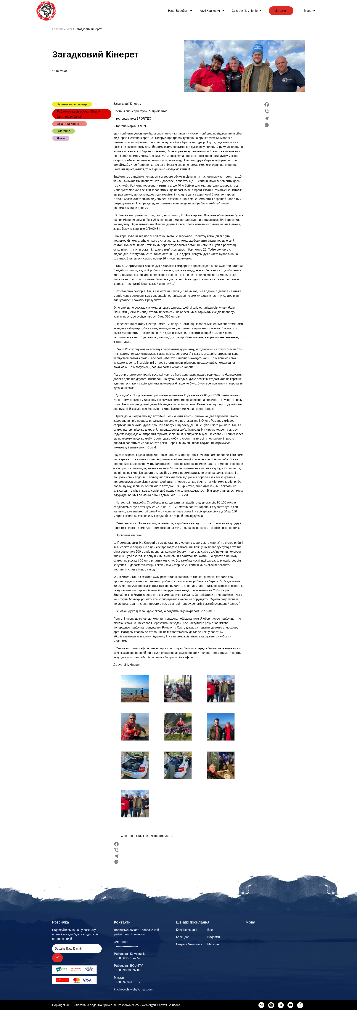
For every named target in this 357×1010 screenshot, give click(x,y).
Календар (182, 937)
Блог (210, 929)
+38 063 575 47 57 (128, 958)
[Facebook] (267, 105)
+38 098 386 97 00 (128, 970)
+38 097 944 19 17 (128, 982)
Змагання (63, 131)
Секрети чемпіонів (245, 10)
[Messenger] (267, 125)
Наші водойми (178, 10)
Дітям (61, 138)
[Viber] (267, 111)
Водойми (213, 937)
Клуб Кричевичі (210, 10)
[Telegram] (267, 118)
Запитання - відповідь (72, 104)
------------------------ (127, 946)
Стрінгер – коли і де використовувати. (147, 835)
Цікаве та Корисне (69, 123)
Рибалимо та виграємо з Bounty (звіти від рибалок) (79, 114)
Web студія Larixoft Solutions (160, 1005)
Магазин (280, 10)
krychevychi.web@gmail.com (133, 989)
